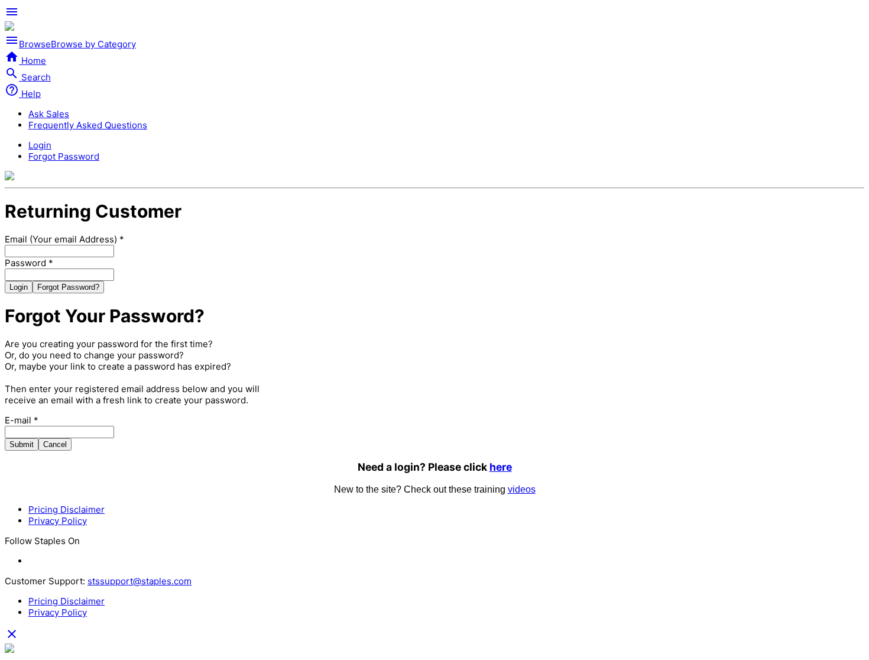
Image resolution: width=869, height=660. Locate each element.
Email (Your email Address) (64, 239)
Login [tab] (39, 145)
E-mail (21, 420)
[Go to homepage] (9, 27)
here (500, 467)
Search (28, 77)
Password (29, 262)
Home (25, 60)
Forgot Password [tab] (63, 156)
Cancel (55, 444)
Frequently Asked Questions (87, 125)
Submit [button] (21, 444)
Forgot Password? (68, 287)
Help (23, 93)
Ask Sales (48, 113)
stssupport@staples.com (139, 581)
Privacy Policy (57, 520)
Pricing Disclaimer (66, 509)
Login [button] (18, 287)
